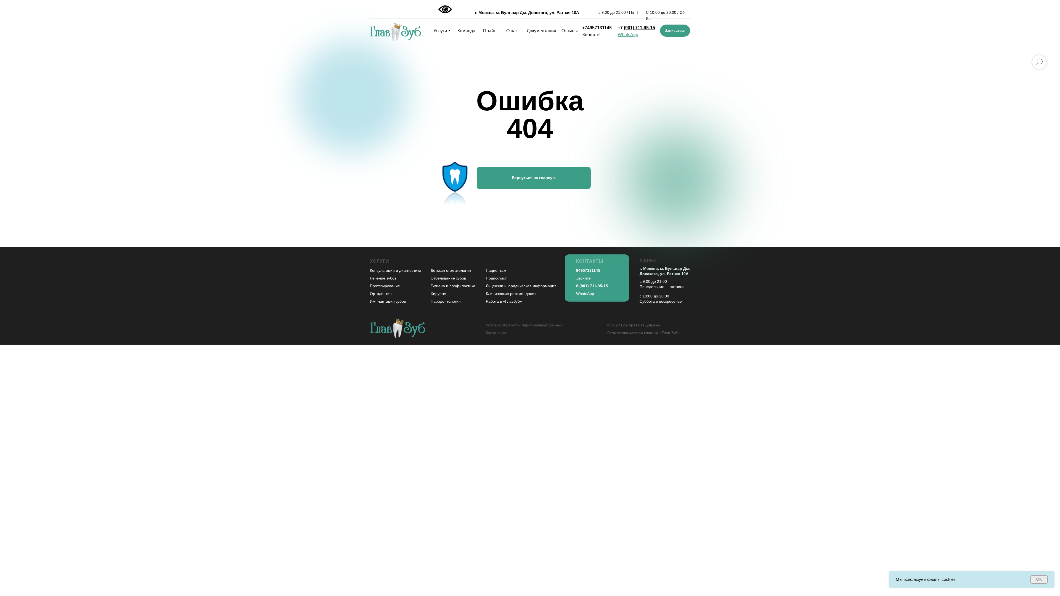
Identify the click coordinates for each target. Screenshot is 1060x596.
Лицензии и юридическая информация (521, 286)
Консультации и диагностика (395, 270)
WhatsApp (585, 293)
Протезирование (385, 286)
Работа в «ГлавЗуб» (504, 301)
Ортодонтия (381, 293)
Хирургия (439, 293)
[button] (675, 31)
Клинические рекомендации (511, 293)
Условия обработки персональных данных (524, 325)
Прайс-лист (496, 278)
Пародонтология (446, 301)
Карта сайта (497, 333)
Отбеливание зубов (448, 278)
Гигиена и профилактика (453, 286)
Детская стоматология (451, 270)
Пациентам (496, 270)
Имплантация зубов (388, 301)
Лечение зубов (383, 278)
